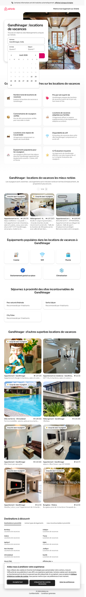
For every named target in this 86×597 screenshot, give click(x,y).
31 (11, 85)
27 (23, 81)
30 (36, 81)
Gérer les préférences (66, 582)
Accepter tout (18, 582)
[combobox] (26, 42)
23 (35, 77)
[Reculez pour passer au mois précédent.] (11, 55)
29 (31, 81)
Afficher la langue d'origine (64, 3)
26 (19, 81)
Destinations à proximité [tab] (12, 523)
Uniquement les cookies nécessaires (42, 583)
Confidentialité (34, 593)
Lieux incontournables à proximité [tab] (58, 523)
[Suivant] (46, 189)
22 (31, 77)
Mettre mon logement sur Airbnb (66, 9)
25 (15, 81)
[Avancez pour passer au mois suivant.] (35, 55)
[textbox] (17, 49)
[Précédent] (38, 189)
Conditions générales (48, 593)
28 (27, 81)
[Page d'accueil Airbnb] (9, 8)
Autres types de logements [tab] (34, 523)
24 (11, 81)
